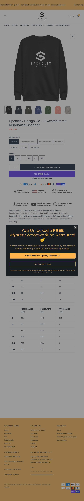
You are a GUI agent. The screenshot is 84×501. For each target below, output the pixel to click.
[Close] (75, 227)
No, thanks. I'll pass (42, 264)
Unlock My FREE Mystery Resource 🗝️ (42, 256)
